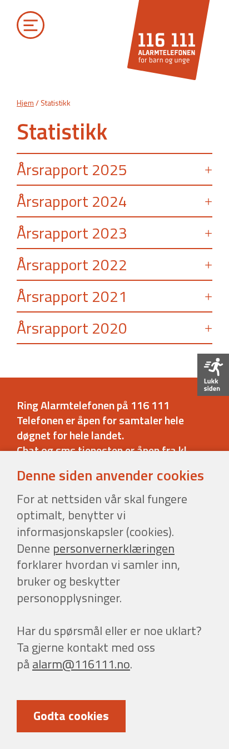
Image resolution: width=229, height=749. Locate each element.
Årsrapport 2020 (72, 328)
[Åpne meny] (31, 27)
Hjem (25, 102)
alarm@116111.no (81, 663)
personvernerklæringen (114, 548)
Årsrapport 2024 (72, 201)
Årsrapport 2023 (72, 233)
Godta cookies (71, 715)
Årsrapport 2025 (72, 169)
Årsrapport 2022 (72, 264)
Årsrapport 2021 (72, 296)
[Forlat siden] (213, 375)
